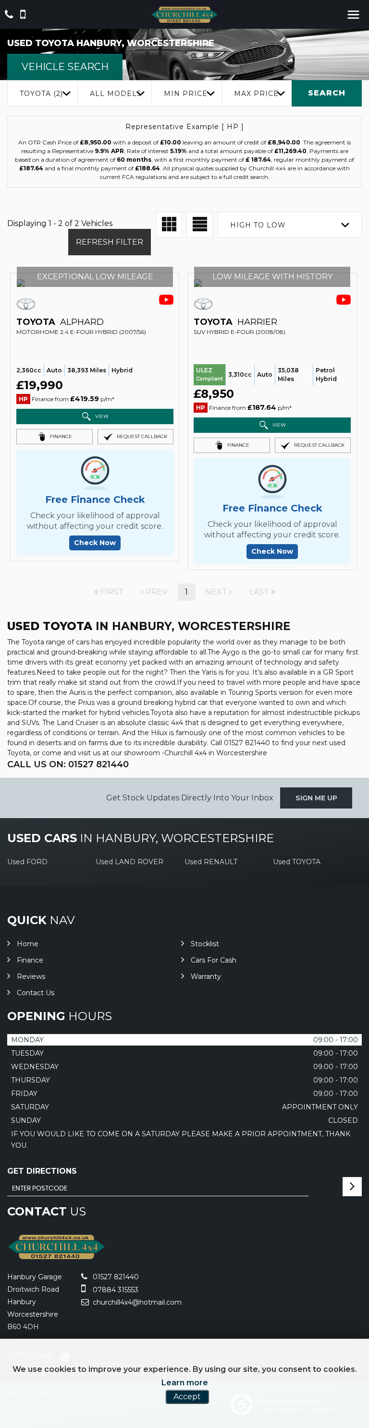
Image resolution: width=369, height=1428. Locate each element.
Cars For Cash (213, 960)
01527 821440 (115, 1277)
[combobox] (42, 93)
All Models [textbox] (116, 93)
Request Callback (141, 436)
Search (326, 92)
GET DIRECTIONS (42, 1171)
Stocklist (205, 944)
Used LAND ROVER (129, 861)
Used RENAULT (210, 861)
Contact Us (35, 992)
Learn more (184, 1382)
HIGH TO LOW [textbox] (258, 225)
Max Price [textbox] (256, 93)
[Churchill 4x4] (184, 14)
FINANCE (60, 436)
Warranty (206, 976)
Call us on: (68, 764)
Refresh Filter (109, 242)
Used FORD (27, 861)
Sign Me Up (316, 798)
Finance (30, 960)
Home (27, 944)
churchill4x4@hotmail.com (136, 1302)
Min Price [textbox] (186, 93)
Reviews (31, 976)
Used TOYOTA (296, 861)
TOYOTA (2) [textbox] (41, 93)
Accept (187, 1396)
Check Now (95, 542)
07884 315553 (114, 1289)
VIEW (101, 416)
